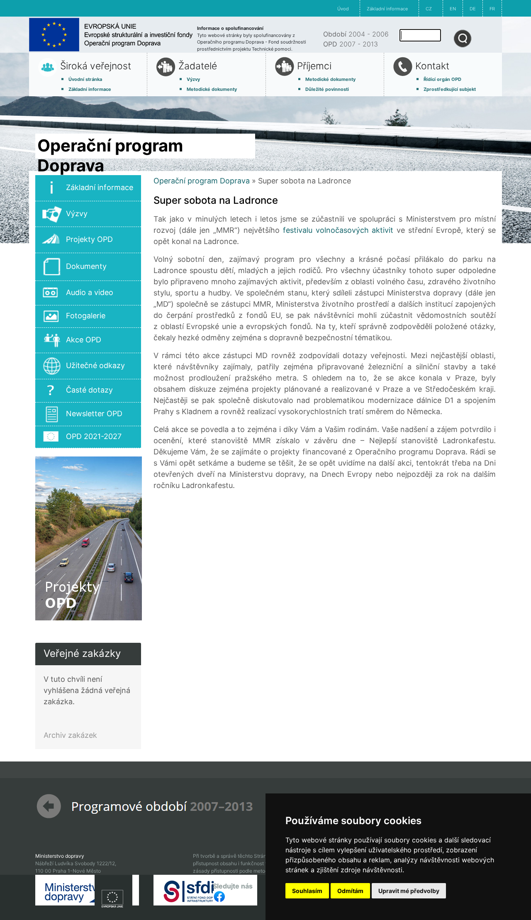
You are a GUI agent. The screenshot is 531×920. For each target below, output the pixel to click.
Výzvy (193, 79)
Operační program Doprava (201, 180)
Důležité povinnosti (327, 89)
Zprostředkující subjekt (450, 89)
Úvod (343, 9)
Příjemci (314, 66)
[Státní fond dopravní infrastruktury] (205, 889)
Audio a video (89, 292)
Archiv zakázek (70, 735)
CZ (429, 9)
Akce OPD (83, 339)
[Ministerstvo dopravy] (87, 889)
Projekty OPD (89, 239)
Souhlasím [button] (307, 890)
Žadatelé (197, 66)
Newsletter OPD (94, 413)
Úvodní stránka (85, 79)
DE (473, 9)
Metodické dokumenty (212, 89)
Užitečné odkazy (95, 365)
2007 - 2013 (350, 44)
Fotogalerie (85, 315)
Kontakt (432, 66)
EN (453, 9)
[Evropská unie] (113, 896)
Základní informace (387, 9)
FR (492, 9)
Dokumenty (86, 266)
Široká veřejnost (95, 66)
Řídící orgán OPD (442, 79)
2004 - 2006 (356, 34)
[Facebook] (219, 896)
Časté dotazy (89, 390)
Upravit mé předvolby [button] (408, 890)
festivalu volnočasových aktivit (338, 230)
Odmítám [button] (350, 890)
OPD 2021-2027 (94, 436)
